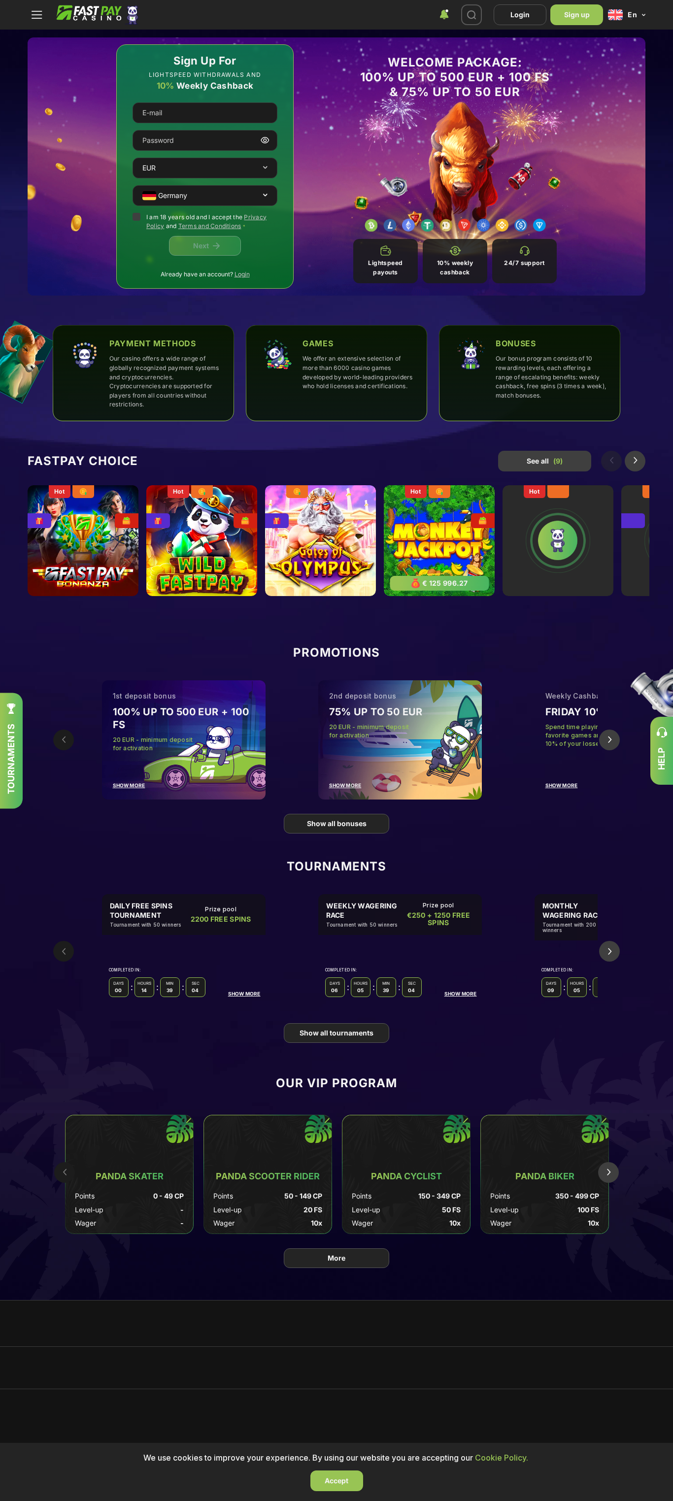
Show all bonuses (337, 823)
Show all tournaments (336, 1033)
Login (520, 14)
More (336, 1258)
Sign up (577, 14)
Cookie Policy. (501, 1458)
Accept (336, 1480)
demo (83, 545)
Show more (129, 785)
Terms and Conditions (209, 226)
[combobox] (444, 14)
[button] (265, 167)
